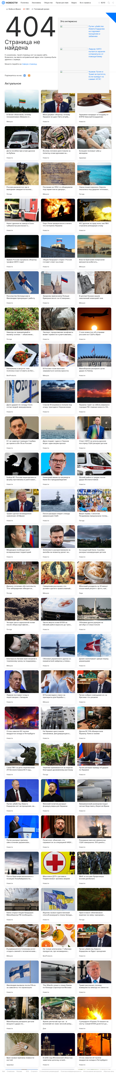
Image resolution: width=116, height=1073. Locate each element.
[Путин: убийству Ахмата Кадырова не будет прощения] (94, 941)
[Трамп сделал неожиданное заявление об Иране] (22, 506)
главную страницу (29, 64)
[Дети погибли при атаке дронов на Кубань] (22, 143)
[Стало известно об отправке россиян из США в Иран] (94, 325)
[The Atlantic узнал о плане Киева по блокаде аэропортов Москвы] (58, 978)
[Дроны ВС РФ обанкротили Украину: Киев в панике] (94, 724)
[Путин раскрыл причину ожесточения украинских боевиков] (22, 832)
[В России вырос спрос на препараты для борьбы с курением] (58, 687)
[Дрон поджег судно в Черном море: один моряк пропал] (58, 433)
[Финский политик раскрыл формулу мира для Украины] (58, 796)
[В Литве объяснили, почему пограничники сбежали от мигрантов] (22, 107)
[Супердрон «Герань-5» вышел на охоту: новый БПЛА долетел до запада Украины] (94, 1014)
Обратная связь (109, 1071)
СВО (27, 9)
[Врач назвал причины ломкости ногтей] (22, 1050)
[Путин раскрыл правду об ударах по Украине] (94, 760)
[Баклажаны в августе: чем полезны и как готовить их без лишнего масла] (22, 361)
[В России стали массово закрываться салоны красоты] (58, 361)
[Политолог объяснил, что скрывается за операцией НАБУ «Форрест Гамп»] (58, 832)
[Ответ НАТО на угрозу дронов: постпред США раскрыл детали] (94, 433)
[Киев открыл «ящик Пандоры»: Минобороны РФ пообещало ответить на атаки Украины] (22, 905)
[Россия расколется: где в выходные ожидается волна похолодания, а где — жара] (22, 179)
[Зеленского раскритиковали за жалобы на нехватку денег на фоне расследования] (58, 542)
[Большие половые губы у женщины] (94, 143)
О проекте (34, 1071)
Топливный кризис (42, 9)
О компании (10, 1071)
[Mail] (3, 2)
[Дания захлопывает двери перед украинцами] (94, 651)
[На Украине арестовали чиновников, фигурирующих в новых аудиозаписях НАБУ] (58, 724)
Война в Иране (15, 9)
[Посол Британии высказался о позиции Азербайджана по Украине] (22, 869)
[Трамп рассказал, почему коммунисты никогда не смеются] (94, 978)
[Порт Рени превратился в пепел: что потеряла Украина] (58, 216)
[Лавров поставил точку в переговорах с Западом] (22, 687)
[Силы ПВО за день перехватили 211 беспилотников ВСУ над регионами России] (22, 760)
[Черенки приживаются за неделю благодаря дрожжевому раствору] (58, 760)
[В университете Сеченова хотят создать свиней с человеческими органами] (22, 941)
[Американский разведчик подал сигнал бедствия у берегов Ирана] (94, 796)
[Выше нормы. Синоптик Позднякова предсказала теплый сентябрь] (94, 506)
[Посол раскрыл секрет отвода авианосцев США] (58, 506)
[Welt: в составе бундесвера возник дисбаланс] (94, 869)
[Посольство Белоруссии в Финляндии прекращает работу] (22, 288)
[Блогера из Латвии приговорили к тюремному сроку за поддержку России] (22, 651)
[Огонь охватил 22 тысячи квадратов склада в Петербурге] (94, 1050)
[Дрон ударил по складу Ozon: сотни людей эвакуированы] (22, 397)
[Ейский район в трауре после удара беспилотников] (94, 470)
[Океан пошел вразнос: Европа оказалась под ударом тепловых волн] (94, 179)
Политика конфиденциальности (71, 1071)
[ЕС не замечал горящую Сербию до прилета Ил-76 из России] (22, 433)
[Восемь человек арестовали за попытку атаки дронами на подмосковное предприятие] (58, 143)
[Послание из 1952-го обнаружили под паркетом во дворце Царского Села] (58, 179)
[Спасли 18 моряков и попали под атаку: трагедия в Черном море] (58, 397)
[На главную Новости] (11, 2)
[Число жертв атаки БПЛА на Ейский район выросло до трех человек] (58, 615)
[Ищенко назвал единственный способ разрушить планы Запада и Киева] (58, 905)
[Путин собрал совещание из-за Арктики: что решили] (94, 687)
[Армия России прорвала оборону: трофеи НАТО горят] (22, 252)
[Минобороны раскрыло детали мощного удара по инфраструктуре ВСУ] (22, 1014)
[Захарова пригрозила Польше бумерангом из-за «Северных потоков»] (58, 288)
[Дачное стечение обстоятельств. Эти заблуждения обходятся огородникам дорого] (22, 578)
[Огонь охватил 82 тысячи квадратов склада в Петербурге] (22, 724)
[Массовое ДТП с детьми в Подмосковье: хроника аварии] (58, 869)
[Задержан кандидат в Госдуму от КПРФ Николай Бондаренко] (94, 107)
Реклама (19, 1071)
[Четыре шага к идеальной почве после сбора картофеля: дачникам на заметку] (22, 615)
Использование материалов (92, 1071)
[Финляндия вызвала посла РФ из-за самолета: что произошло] (22, 978)
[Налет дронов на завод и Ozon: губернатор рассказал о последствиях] (22, 216)
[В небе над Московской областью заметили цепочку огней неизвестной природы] (58, 1050)
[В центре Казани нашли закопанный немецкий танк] (94, 288)
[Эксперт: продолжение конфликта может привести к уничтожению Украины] (58, 325)
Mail (3, 1071)
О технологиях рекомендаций (49, 1071)
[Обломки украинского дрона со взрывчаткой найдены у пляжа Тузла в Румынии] (58, 651)
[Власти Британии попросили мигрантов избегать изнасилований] (94, 252)
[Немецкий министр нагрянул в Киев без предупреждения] (58, 470)
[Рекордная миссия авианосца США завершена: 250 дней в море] (94, 832)
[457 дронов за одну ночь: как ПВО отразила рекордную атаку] (94, 216)
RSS (27, 1071)
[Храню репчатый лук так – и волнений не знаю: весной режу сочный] (58, 1014)
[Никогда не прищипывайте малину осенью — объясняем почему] (22, 325)
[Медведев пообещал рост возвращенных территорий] (22, 542)
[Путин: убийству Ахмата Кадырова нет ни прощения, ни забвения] (22, 796)
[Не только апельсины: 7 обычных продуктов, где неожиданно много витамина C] (58, 941)
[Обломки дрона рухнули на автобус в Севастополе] (94, 615)
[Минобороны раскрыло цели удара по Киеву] (94, 361)
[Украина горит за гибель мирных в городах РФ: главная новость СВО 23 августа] (94, 397)
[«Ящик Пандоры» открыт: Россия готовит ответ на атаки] (58, 252)
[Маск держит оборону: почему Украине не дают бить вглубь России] (58, 107)
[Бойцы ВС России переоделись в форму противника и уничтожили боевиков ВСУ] (22, 470)
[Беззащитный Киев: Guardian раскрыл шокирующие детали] (94, 542)
